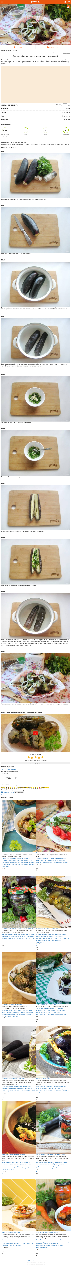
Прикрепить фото (8, 792)
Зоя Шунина (66, 53)
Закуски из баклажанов (8, 769)
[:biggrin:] (27, 788)
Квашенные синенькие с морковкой (47, 929)
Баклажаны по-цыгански (43, 1078)
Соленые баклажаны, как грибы (46, 1004)
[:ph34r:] (6, 788)
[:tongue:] (33, 788)
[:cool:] (25, 788)
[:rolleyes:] (23, 788)
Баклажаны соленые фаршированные (13, 1154)
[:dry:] (44, 788)
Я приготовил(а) (35, 763)
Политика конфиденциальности (36, 1264)
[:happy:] (19, 788)
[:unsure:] (21, 788)
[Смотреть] (35, 733)
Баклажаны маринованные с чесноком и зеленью (17, 929)
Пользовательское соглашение (35, 1262)
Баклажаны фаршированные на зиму (13, 1078)
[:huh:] (48, 788)
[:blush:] (29, 788)
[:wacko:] (17, 788)
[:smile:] (31, 788)
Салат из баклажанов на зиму (11, 1232)
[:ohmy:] (4, 788)
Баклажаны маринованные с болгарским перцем (51, 1154)
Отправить (19, 792)
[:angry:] (35, 788)
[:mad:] (2, 788)
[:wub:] (40, 788)
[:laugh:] (46, 788)
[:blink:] (12, 788)
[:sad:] (14, 788)
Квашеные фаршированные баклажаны (48, 853)
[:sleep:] (42, 788)
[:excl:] (8, 788)
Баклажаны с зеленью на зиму (11, 853)
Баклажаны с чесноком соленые (12, 1004)
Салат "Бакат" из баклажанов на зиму (47, 1232)
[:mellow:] (37, 788)
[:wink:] (10, 788)
